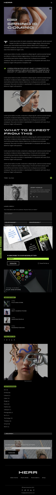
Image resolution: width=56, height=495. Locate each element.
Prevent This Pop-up (44, 263)
